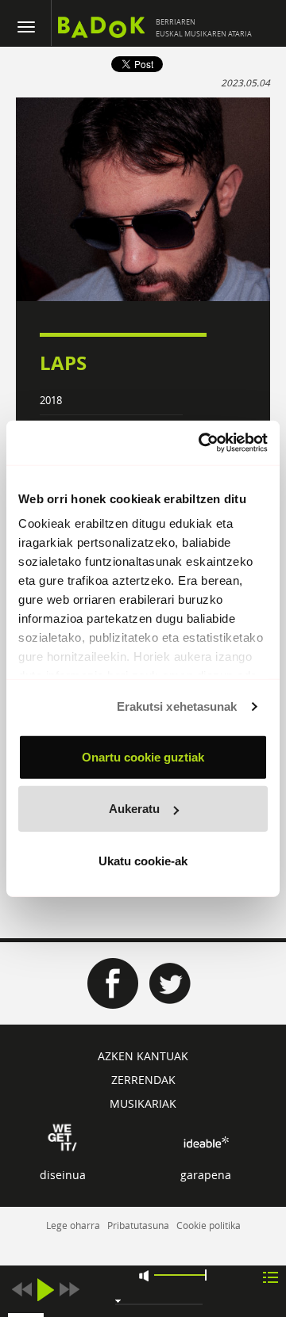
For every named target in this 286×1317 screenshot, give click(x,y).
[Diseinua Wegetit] (62, 1135)
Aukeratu (134, 808)
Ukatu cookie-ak (143, 860)
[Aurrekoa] (21, 1289)
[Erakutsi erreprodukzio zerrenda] (270, 1276)
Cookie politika (208, 1225)
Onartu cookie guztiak (143, 756)
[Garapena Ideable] (206, 1142)
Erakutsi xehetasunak (177, 706)
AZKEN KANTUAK (143, 1055)
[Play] (45, 1289)
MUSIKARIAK (143, 1103)
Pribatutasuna (138, 1225)
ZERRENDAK (143, 1079)
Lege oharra (73, 1225)
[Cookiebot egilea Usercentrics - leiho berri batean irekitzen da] (202, 443)
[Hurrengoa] (69, 1289)
